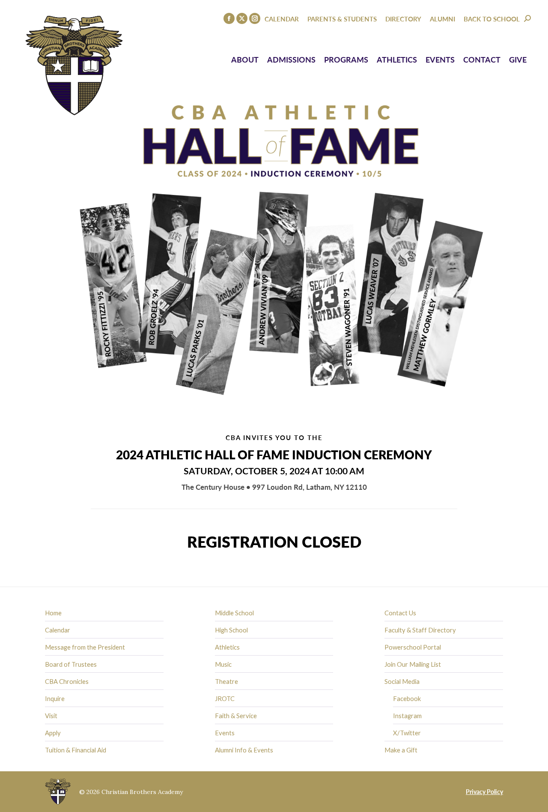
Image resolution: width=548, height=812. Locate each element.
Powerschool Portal (412, 647)
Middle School (234, 613)
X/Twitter (407, 733)
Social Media (402, 681)
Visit (51, 715)
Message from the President (85, 647)
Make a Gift (400, 750)
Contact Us (400, 613)
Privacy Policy (484, 791)
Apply (53, 733)
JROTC (225, 698)
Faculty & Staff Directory (420, 630)
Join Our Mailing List (412, 664)
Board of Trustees (71, 664)
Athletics (227, 647)
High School (231, 630)
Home (53, 613)
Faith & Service (236, 715)
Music (223, 664)
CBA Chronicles (67, 681)
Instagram (407, 715)
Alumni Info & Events (244, 750)
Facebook (407, 698)
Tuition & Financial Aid (75, 750)
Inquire (55, 698)
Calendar (57, 630)
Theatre (226, 681)
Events (225, 733)
